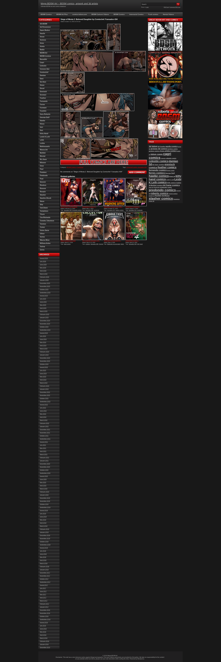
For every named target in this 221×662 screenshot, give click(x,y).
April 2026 (43, 271)
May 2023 (43, 376)
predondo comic (166, 187)
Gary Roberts (45, 114)
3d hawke (161, 146)
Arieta (42, 46)
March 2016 (43, 638)
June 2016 (43, 629)
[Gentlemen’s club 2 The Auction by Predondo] (92, 192)
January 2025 (44, 317)
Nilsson (43, 162)
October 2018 (44, 541)
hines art (172, 176)
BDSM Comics (46, 14)
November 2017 (45, 576)
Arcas (42, 36)
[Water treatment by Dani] (71, 226)
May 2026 (43, 268)
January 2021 (44, 461)
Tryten (42, 227)
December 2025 (45, 283)
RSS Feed (166, 7)
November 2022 (45, 395)
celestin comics (159, 161)
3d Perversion (45, 27)
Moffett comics (157, 185)
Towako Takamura (47, 220)
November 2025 (45, 286)
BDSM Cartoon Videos (100, 14)
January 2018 (44, 569)
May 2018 (43, 557)
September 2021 (45, 439)
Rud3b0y (158, 196)
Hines (42, 124)
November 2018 (45, 538)
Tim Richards (45, 217)
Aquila (42, 33)
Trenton (43, 224)
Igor (41, 127)
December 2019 (45, 498)
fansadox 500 (68, 210)
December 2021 (45, 429)
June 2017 (43, 591)
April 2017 (43, 597)
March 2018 (43, 563)
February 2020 (44, 492)
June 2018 (43, 554)
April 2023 (43, 380)
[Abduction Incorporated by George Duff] (114, 226)
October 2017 (44, 579)
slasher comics (161, 198)
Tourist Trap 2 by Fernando (69, 207)
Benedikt (43, 59)
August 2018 (44, 548)
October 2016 (44, 616)
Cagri (42, 62)
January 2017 (44, 607)
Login (147, 7)
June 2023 (43, 373)
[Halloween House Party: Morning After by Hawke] (114, 192)
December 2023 (45, 358)
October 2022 (44, 398)
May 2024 (43, 342)
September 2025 (45, 292)
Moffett (43, 153)
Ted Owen (44, 208)
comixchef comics (131, 167)
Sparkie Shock (45, 198)
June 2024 (43, 339)
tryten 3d (151, 201)
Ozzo (42, 166)
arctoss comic (173, 149)
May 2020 (43, 482)
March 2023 (43, 383)
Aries (42, 43)
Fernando (44, 101)
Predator (43, 172)
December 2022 (45, 392)
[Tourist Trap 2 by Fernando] (71, 192)
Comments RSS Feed (175, 7)
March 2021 (43, 454)
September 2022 (45, 401)
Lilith (42, 140)
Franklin (43, 111)
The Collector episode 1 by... (91, 241)
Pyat (41, 179)
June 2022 (43, 411)
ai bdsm (88, 244)
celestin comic (171, 158)
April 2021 (43, 451)
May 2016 (43, 632)
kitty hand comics (165, 177)
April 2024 (43, 345)
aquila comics (172, 146)
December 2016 (45, 610)
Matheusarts (45, 146)
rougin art (152, 195)
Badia (42, 49)
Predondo (44, 175)
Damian (43, 75)
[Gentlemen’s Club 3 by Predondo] (136, 192)
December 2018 (45, 535)
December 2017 (45, 573)
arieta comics (171, 151)
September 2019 (45, 507)
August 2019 (44, 510)
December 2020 (45, 464)
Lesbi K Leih (45, 137)
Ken (41, 130)
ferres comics (157, 173)
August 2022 (44, 404)
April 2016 (43, 635)
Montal (42, 156)
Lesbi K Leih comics (165, 181)
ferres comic (170, 170)
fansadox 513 (133, 210)
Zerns (42, 250)
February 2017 (44, 604)
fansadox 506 (89, 210)
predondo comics (162, 190)
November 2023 (45, 361)
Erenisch (43, 91)
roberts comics (159, 193)
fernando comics (77, 210)
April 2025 (43, 308)
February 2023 (44, 386)
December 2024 (45, 320)
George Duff (44, 117)
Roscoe (43, 188)
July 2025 (43, 299)
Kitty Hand (44, 133)
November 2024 (45, 324)
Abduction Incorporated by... (112, 241)
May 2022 (43, 414)
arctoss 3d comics (159, 149)
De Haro (43, 82)
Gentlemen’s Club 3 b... (132, 207)
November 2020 (45, 467)
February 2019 (44, 529)
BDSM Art (43, 53)
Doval (42, 88)
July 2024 (43, 336)
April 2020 (43, 485)
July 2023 (43, 370)
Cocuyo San (44, 69)
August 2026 (44, 258)
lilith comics (171, 183)
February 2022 (44, 423)
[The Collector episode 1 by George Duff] (92, 226)
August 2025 (44, 296)
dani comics (67, 244)
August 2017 (44, 585)
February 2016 (44, 641)
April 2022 (43, 417)
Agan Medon (45, 30)
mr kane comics (171, 185)
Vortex (42, 237)
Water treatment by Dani (68, 241)
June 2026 (43, 264)
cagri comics (160, 156)
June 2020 (43, 479)
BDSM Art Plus (62, 14)
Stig (41, 204)
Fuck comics (153, 14)
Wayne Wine (44, 240)
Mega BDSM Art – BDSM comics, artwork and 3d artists (69, 3)
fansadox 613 (111, 210)
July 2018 (43, 551)
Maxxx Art (44, 149)
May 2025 (43, 305)
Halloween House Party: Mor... (113, 207)
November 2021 (45, 432)
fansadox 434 (142, 167)
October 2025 (44, 289)
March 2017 (43, 601)
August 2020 (44, 476)
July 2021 (43, 445)
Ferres (42, 104)
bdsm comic (157, 154)
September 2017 (45, 582)
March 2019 (43, 526)
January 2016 (44, 644)
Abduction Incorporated (113, 244)
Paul (41, 169)
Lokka (42, 143)
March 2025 (43, 311)
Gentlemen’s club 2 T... (89, 207)
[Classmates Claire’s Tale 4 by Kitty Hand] (136, 226)
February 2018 (44, 566)
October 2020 (44, 470)
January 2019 (44, 532)
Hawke (42, 120)
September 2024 (45, 330)
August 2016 (44, 622)
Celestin (43, 66)
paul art (151, 187)
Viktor (42, 233)
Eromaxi (43, 95)
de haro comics (158, 165)
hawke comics (120, 210)
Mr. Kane (43, 159)
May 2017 (43, 594)
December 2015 (45, 647)
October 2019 (44, 504)
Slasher (43, 195)
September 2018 (45, 545)
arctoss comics (154, 151)
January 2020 (44, 495)
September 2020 (45, 473)
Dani (42, 78)
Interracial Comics (136, 14)
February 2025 (44, 314)
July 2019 (43, 513)
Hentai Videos (168, 14)
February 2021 (44, 457)
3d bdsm (153, 146)
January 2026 (44, 280)
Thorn (42, 214)
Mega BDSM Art (112, 655)
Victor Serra (44, 230)
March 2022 (43, 420)
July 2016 (43, 625)
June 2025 (43, 302)
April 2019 (43, 523)
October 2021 (44, 436)
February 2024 (44, 352)
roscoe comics (173, 193)
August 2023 (44, 367)
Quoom (43, 182)
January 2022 (44, 426)
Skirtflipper (166, 196)
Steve (42, 201)
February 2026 (44, 277)
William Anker (45, 243)
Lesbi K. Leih (170, 179)
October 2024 (44, 327)
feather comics (167, 167)
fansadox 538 (133, 244)
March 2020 (43, 489)
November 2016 (45, 613)
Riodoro (43, 185)
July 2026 (43, 261)
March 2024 (43, 348)
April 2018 (43, 560)
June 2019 (43, 517)
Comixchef (80, 167)
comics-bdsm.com (79, 14)
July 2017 (43, 588)
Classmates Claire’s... (132, 241)
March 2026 (43, 274)
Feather (43, 98)
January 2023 (44, 389)
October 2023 (44, 364)
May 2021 (43, 448)
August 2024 (44, 333)
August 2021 (44, 442)
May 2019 (43, 520)
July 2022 (43, 408)
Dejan (42, 85)
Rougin (43, 191)
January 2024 (44, 355)
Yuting (42, 246)
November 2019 (45, 501)
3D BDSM (43, 24)
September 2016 (45, 619)
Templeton (44, 211)
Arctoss (43, 40)
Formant (43, 107)
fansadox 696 (94, 244)
